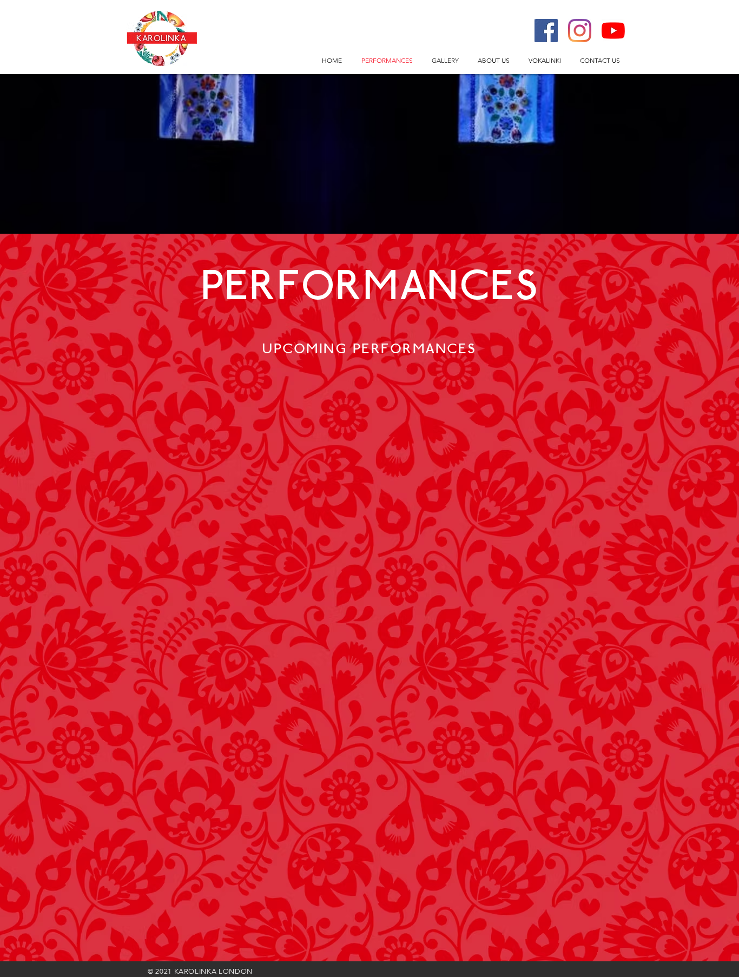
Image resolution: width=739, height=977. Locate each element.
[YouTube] (613, 30)
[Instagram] (579, 30)
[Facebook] (546, 30)
